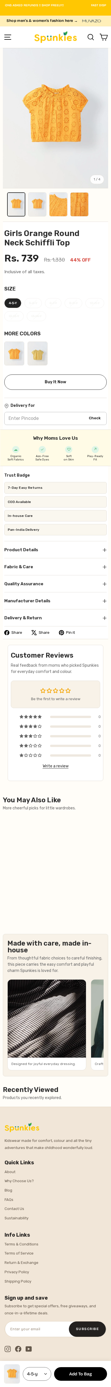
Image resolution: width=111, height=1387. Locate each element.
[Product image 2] (37, 204)
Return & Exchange (21, 1262)
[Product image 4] (79, 204)
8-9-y (73, 303)
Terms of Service (19, 1253)
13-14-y (36, 316)
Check (95, 418)
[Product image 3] (58, 204)
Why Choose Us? (19, 1181)
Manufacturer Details (55, 601)
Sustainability (16, 1218)
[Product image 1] (16, 204)
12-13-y (14, 316)
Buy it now (55, 382)
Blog (8, 1190)
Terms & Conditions (21, 1244)
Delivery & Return (55, 618)
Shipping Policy (18, 1281)
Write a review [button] (56, 766)
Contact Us (14, 1209)
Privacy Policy (17, 1272)
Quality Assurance (55, 584)
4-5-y (13, 303)
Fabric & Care (55, 567)
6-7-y (53, 303)
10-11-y (95, 303)
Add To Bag (80, 1374)
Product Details (55, 550)
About (10, 1172)
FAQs (9, 1199)
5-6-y (33, 303)
